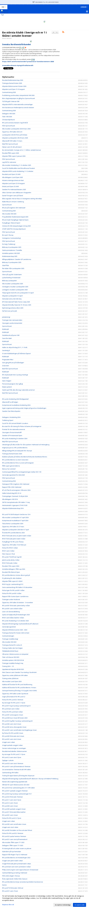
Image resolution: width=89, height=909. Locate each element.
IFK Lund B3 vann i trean (10, 806)
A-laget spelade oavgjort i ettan (12, 745)
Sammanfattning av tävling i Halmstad (14, 873)
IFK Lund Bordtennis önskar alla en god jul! (16, 575)
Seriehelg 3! (6, 350)
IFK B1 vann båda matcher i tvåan (13, 618)
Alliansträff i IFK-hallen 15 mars (12, 141)
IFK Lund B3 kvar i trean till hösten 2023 (14, 718)
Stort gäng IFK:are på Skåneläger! (13, 363)
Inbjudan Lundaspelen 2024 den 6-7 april (15, 530)
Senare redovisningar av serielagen (14, 748)
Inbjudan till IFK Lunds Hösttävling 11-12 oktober (17, 171)
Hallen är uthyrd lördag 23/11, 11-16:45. (15, 347)
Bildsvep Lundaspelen (9, 281)
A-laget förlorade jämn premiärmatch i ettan (16, 864)
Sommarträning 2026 (9, 92)
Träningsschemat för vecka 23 (12, 645)
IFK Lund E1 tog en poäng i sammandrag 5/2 (16, 706)
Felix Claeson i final (8, 554)
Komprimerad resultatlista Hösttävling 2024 (16, 405)
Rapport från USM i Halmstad (11, 487)
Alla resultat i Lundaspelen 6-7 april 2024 (15, 517)
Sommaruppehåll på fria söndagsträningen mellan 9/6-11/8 (21, 472)
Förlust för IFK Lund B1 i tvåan (11, 593)
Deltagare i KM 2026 (8, 114)
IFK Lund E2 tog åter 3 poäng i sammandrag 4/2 (17, 721)
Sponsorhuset (7, 205)
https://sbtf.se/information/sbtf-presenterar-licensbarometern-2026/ (28, 61)
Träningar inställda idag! (10, 639)
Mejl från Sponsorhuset (10, 144)
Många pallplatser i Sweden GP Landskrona (16, 259)
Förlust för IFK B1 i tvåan (10, 548)
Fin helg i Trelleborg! (8, 244)
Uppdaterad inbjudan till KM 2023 (13, 669)
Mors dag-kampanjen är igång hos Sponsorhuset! (18, 98)
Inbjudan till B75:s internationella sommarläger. (17, 104)
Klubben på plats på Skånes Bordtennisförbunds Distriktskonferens (24, 457)
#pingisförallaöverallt (25, 65)
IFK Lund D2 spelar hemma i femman (14, 836)
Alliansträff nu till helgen (10, 402)
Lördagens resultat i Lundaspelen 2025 (15, 290)
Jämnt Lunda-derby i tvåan (10, 560)
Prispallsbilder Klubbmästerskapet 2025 (15, 217)
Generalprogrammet (9, 627)
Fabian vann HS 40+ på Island (11, 147)
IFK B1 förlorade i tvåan (9, 563)
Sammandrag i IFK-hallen (10, 773)
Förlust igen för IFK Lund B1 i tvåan (13, 590)
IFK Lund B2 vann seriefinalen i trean (14, 824)
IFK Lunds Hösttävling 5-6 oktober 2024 (14, 438)
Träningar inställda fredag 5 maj (12, 663)
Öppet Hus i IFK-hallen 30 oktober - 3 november (17, 602)
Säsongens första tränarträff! (12, 432)
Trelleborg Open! (7, 420)
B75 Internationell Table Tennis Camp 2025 (16, 302)
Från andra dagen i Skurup (11, 876)
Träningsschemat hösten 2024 (12, 454)
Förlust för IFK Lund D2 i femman (12, 700)
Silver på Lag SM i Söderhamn (12, 274)
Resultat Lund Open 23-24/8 (11, 174)
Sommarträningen (8, 636)
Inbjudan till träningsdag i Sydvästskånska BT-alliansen (20, 624)
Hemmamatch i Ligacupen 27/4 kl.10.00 (14, 505)
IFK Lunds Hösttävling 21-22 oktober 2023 (15, 621)
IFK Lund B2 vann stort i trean (11, 724)
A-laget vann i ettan (8, 742)
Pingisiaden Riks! (7, 360)
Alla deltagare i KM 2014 (10, 499)
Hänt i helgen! (6, 381)
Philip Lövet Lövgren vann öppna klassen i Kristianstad (20, 870)
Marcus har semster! (9, 469)
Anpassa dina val (8, 905)
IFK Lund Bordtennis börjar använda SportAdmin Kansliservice (22, 882)
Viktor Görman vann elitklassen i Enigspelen (16, 192)
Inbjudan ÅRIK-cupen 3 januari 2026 (13, 156)
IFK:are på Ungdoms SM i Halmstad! (13, 208)
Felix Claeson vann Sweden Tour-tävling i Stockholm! (19, 672)
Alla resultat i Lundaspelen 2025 (12, 284)
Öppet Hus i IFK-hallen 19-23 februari (14, 545)
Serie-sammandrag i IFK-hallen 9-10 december (17, 587)
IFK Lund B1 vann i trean (10, 815)
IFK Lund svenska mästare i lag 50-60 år (15, 123)
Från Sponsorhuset (8, 126)
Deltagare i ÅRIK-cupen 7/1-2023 (12, 845)
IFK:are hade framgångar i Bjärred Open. (15, 220)
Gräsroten (5, 366)
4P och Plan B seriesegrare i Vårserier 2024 (16, 490)
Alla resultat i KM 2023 (9, 642)
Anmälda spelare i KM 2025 (11, 253)
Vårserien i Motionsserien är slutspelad (15, 654)
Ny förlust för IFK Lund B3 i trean (12, 733)
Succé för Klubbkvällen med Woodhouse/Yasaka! (18, 168)
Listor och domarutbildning (11, 612)
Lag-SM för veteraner (9, 162)
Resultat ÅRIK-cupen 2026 (10, 153)
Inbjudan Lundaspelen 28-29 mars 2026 (15, 138)
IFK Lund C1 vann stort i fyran (11, 800)
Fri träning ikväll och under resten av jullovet (16, 848)
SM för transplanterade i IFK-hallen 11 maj (16, 502)
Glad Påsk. (5, 265)
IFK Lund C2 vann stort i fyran (11, 757)
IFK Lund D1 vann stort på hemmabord (14, 839)
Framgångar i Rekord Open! (11, 223)
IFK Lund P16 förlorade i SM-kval (12, 888)
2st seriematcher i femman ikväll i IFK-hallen (16, 769)
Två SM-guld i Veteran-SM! (10, 101)
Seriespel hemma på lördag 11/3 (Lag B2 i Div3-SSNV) (19, 691)
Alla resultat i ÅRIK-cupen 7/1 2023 (13, 842)
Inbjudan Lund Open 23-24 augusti (13, 183)
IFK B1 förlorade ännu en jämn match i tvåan (16, 536)
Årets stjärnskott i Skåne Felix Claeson (14, 879)
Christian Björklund (8, 120)
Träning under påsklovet (10, 678)
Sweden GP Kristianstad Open (12, 435)
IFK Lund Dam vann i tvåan (10, 709)
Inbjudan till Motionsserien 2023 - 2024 (14, 630)
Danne (4, 885)
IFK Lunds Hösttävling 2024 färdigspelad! (15, 399)
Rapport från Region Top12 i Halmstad (14, 855)
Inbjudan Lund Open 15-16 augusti (13, 89)
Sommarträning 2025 (9, 211)
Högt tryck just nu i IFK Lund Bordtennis (14, 448)
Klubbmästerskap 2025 (9, 256)
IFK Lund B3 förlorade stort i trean (13, 736)
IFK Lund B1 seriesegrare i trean (12, 715)
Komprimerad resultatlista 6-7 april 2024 (15, 520)
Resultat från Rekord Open (11, 572)
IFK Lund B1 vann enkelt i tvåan (12, 609)
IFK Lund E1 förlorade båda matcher (14, 812)
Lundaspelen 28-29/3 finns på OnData (14, 135)
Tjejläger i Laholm (8, 760)
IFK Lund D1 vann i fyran (10, 891)
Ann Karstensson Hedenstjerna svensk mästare (18, 107)
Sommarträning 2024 (9, 481)
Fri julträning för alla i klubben (12, 578)
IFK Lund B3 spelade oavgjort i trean (14, 809)
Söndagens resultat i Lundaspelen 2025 (15, 287)
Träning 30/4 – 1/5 (8, 666)
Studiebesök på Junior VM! (10, 335)
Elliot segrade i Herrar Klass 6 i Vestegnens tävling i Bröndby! (22, 199)
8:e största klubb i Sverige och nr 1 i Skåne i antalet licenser (24, 34)
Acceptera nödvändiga (63, 905)
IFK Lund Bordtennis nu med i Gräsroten (15, 460)
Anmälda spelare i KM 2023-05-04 (13, 660)
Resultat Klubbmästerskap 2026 (12, 80)
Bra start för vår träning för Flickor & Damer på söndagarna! (21, 426)
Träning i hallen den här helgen (12, 648)
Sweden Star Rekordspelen (11, 411)
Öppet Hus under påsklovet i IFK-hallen (15, 675)
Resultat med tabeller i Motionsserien (14, 751)
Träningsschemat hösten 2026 (12, 83)
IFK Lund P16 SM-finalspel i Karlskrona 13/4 (16, 514)
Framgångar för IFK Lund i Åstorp (13, 542)
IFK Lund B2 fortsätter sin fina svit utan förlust (17, 830)
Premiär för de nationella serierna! (13, 429)
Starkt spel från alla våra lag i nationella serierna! (18, 390)
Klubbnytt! (5, 329)
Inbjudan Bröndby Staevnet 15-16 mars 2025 (16, 305)
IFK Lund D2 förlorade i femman (12, 797)
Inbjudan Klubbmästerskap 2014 (12, 508)
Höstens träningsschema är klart (13, 180)
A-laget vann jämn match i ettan (12, 861)
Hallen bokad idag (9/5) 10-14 (11, 493)
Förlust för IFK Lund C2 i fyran (11, 818)
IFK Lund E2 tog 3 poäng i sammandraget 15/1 (17, 794)
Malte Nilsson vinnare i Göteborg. (13, 202)
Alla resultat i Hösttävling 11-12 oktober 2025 (16, 165)
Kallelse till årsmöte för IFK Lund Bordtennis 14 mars (19, 688)
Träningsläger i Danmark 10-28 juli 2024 (15, 496)
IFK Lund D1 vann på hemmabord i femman (16, 766)
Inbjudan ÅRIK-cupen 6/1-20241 (12, 581)
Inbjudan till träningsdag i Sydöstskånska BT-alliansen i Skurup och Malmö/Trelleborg (30, 779)
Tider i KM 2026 (7, 117)
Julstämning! (6, 317)
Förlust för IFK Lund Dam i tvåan (12, 712)
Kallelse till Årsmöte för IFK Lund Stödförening (17, 684)
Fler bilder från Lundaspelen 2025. (13, 268)
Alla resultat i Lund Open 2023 (12, 681)
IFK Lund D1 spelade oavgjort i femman (15, 791)
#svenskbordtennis (9, 65)
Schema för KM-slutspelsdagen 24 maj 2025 (16, 226)
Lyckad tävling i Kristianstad (11, 278)
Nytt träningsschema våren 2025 (12, 308)
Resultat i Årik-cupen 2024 (10, 566)
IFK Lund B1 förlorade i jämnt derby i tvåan (16, 606)
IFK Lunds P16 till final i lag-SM (11, 557)
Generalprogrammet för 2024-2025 (13, 475)
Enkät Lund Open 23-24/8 (10, 186)
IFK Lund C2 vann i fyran (10, 803)
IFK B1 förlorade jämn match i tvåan (13, 539)
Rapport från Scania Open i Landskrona (15, 596)
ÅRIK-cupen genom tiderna (11, 466)
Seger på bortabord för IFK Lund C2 (13, 697)
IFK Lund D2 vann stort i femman (12, 763)
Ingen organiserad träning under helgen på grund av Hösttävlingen (24, 408)
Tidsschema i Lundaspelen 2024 (12, 524)
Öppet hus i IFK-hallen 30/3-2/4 (12, 132)
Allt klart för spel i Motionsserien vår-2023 (15, 785)
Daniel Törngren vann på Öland (12, 196)
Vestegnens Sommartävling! (11, 238)
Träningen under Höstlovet (11, 599)
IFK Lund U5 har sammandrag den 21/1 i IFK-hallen (18, 788)
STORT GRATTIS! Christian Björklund (14, 229)
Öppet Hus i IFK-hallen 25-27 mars (13, 527)
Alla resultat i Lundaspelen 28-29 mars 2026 (16, 129)
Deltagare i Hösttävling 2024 (11, 417)
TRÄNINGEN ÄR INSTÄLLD (10, 651)
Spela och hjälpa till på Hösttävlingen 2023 (16, 615)
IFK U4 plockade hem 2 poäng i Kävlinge (15, 375)
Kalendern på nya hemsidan (11, 851)
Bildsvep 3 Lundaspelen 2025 (11, 262)
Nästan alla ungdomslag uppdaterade (14, 782)
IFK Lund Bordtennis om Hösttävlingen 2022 (16, 858)
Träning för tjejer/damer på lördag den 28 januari (18, 776)
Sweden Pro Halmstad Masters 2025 (14, 189)
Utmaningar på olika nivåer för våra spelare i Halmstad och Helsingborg (25, 445)
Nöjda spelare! (7, 387)
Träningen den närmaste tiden (12, 320)
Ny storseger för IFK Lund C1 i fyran (13, 703)
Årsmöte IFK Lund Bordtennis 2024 (13, 533)
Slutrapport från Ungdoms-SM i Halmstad (15, 484)
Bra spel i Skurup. (8, 235)
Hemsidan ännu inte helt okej (11, 299)
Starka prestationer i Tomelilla (12, 250)
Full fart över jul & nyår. (9, 311)
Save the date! (7, 338)
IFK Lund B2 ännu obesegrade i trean (14, 727)
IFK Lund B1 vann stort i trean (11, 739)
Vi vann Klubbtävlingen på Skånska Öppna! (16, 353)
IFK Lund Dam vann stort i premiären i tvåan (16, 867)
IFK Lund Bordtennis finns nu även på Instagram (18, 463)
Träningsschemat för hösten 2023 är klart (15, 633)
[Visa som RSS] (63, 32)
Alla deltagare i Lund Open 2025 (12, 177)
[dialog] (44, 900)
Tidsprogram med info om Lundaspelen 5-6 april (18, 293)
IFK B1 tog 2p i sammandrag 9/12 (12, 584)
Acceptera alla (79, 905)
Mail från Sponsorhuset (10, 369)
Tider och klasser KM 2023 (10, 657)
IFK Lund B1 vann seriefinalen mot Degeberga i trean (19, 730)
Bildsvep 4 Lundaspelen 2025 (11, 247)
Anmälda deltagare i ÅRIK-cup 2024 (13, 569)
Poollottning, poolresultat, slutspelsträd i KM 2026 (18, 95)
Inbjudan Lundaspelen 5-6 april (12, 296)
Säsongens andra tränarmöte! (12, 323)
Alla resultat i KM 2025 (9, 214)
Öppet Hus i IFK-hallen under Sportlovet (15, 694)
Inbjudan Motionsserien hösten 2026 (14, 86)
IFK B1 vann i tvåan (8, 551)
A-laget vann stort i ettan (10, 827)
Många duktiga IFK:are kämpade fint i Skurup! (17, 451)
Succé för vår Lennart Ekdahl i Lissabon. (15, 423)
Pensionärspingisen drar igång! (12, 384)
